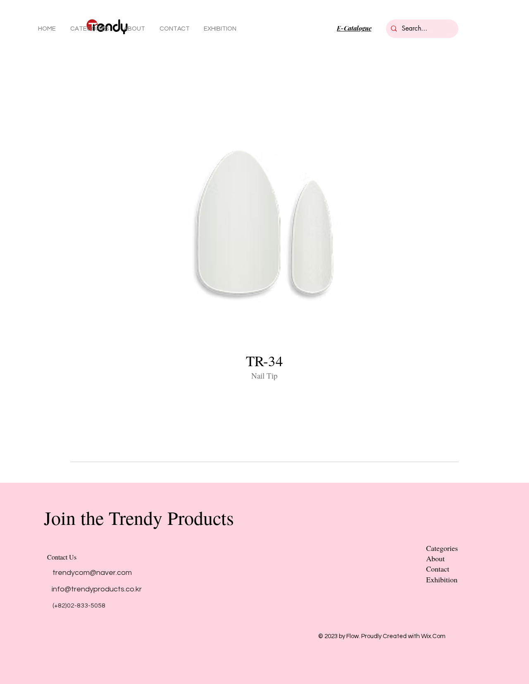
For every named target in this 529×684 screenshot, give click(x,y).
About (435, 558)
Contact (437, 569)
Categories (442, 548)
